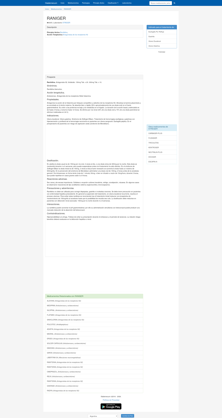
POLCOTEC (57, 324)
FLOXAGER (152, 138)
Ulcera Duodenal (154, 41)
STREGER (66, 22)
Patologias (86, 3)
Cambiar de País (127, 416)
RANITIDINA (65, 362)
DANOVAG (62, 348)
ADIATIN (63, 329)
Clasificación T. (113, 3)
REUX (61, 376)
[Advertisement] (94, 56)
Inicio (62, 3)
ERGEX (63, 338)
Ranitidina (63, 32)
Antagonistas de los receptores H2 (75, 34)
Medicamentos (73, 3)
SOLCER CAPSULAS (66, 343)
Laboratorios (126, 3)
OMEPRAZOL (64, 372)
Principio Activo (98, 3)
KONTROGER (153, 147)
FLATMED (64, 315)
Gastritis (151, 36)
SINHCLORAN (65, 320)
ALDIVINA (64, 301)
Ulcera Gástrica (154, 46)
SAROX (61, 353)
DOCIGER (152, 157)
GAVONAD (62, 386)
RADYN (63, 390)
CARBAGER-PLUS (155, 133)
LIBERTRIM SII (64, 357)
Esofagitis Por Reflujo (156, 32)
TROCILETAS (153, 143)
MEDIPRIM (63, 305)
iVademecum (51, 2)
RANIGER (67, 9)
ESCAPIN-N (152, 161)
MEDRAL (62, 334)
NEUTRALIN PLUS (155, 152)
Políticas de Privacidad (111, 400)
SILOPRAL (62, 310)
